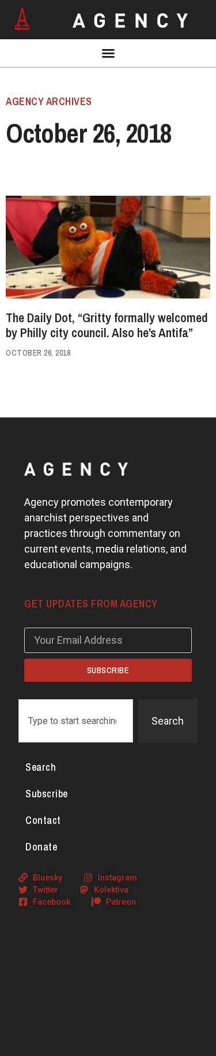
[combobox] (75, 720)
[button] (108, 53)
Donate (41, 846)
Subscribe (46, 793)
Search (40, 767)
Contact (43, 820)
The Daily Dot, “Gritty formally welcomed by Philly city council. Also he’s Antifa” (107, 325)
